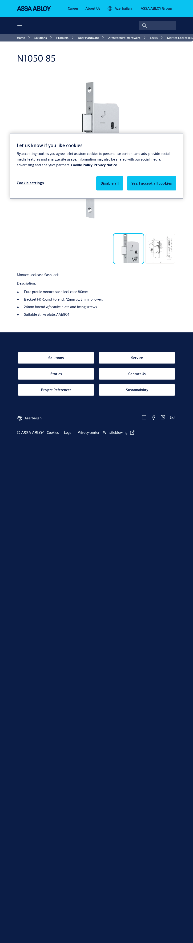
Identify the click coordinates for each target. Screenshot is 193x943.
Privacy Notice (105, 165)
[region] (96, 166)
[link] (73, 8)
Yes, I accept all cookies (151, 183)
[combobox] (157, 25)
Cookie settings (30, 183)
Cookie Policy (81, 165)
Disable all (110, 183)
